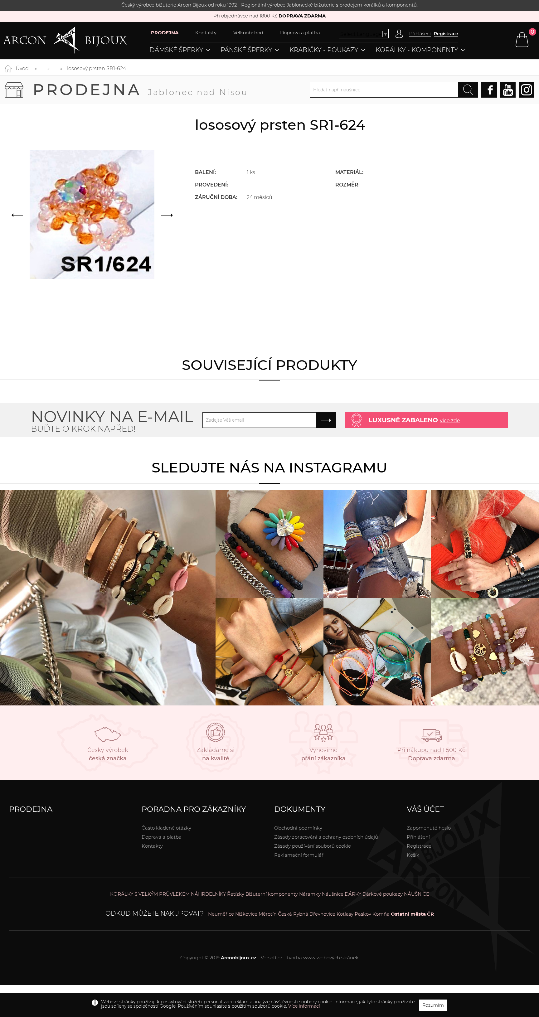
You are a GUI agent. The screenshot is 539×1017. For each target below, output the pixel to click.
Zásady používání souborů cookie (312, 846)
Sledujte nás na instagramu (269, 467)
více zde (450, 421)
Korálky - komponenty (417, 50)
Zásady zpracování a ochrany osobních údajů (326, 837)
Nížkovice (246, 914)
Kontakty (205, 33)
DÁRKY (353, 894)
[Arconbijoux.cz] (77, 40)
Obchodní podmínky (298, 828)
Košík (413, 855)
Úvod (22, 68)
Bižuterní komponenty (271, 894)
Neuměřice (221, 914)
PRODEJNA (164, 33)
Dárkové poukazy (382, 894)
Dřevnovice (322, 914)
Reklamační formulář (298, 855)
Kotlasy (345, 914)
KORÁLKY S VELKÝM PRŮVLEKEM (150, 894)
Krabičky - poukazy (323, 50)
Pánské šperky (246, 50)
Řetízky (235, 894)
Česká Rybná (293, 914)
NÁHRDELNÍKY (208, 894)
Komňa (381, 914)
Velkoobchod (248, 33)
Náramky (310, 894)
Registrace (446, 33)
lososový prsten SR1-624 (96, 68)
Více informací (304, 1006)
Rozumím (433, 1005)
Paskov (363, 914)
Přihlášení (418, 837)
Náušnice (332, 894)
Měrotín (268, 914)
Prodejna (140, 89)
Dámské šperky (176, 50)
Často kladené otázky (166, 828)
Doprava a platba (300, 33)
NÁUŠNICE (416, 894)
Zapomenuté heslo (429, 828)
